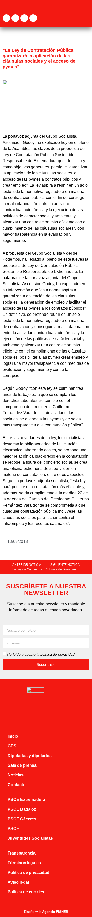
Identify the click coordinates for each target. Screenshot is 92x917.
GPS (12, 746)
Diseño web (46, 912)
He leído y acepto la (41, 654)
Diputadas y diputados (30, 755)
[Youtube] (33, 18)
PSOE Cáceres (22, 819)
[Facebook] (6, 18)
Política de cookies (26, 892)
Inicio (13, 736)
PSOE (13, 828)
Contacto (17, 785)
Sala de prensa (22, 765)
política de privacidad (57, 654)
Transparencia (22, 853)
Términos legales (24, 863)
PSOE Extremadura (26, 799)
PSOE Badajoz (22, 809)
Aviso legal (18, 882)
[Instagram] (24, 18)
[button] (85, 18)
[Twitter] (15, 18)
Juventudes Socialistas (30, 838)
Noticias (16, 775)
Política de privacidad (28, 872)
